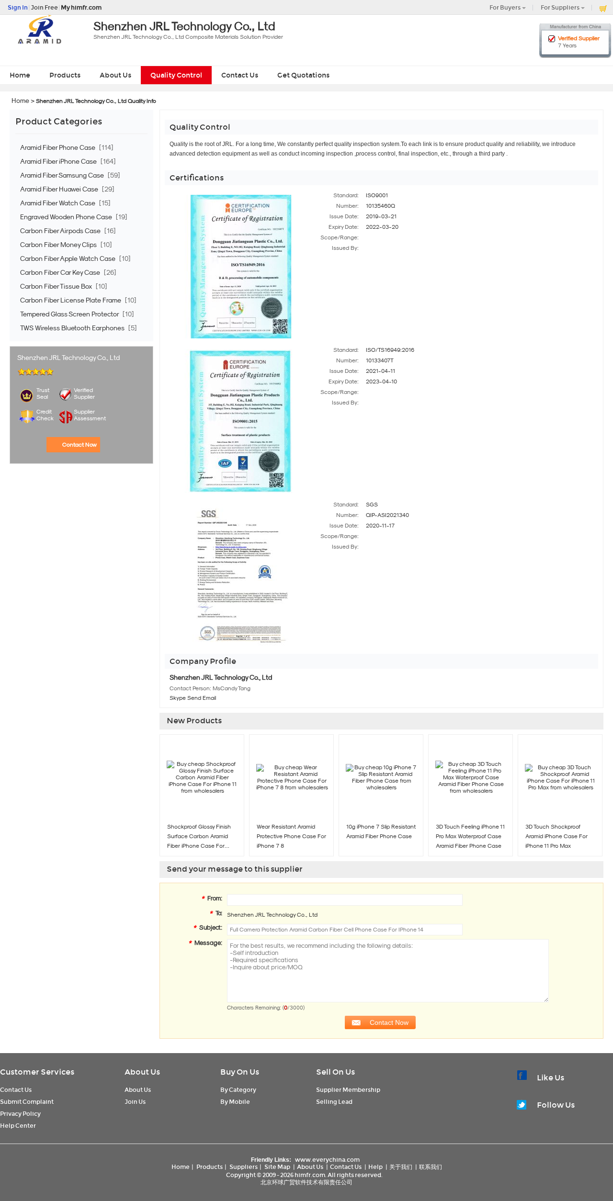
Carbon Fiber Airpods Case (61, 231)
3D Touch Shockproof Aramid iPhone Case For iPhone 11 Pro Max (556, 836)
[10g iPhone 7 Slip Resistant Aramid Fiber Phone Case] (381, 777)
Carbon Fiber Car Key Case (61, 272)
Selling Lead (334, 1101)
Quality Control (176, 75)
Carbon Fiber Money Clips (59, 244)
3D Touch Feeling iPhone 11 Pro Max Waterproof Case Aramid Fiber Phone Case (470, 836)
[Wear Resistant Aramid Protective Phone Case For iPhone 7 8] (292, 777)
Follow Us (556, 1105)
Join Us (135, 1101)
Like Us (550, 1077)
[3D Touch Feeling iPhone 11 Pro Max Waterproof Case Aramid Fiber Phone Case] (471, 777)
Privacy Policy (20, 1113)
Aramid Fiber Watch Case (58, 203)
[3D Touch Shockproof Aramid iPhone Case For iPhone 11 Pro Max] (560, 777)
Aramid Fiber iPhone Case (59, 161)
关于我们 (400, 1166)
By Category (238, 1089)
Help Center (18, 1125)
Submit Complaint (27, 1101)
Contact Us (239, 75)
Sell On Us (335, 1072)
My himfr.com (81, 7)
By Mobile (235, 1101)
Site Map (277, 1166)
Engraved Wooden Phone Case (67, 217)
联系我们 (430, 1166)
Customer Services (37, 1072)
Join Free (44, 7)
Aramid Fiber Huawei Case (60, 189)
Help (375, 1166)
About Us (115, 75)
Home (20, 75)
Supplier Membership (348, 1089)
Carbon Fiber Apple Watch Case (68, 258)
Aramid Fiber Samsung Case (62, 175)
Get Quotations (303, 75)
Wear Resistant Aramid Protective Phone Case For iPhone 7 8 (291, 836)
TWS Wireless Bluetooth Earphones (73, 328)
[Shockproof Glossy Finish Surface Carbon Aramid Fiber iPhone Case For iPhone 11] (202, 777)
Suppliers (243, 1166)
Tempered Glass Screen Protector (70, 314)
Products (64, 75)
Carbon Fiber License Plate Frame (71, 300)
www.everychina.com (327, 1159)
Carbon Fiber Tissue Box (56, 286)
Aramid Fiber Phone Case (58, 147)
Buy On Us (239, 1072)
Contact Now (79, 444)
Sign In (18, 7)
